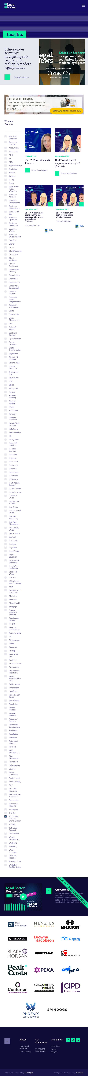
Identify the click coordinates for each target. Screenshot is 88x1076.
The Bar (12, 813)
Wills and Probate (12, 857)
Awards (12, 173)
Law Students (14, 533)
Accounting (13, 151)
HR (10, 436)
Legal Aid (13, 548)
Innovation (13, 454)
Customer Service (13, 334)
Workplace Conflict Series (15, 866)
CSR (10, 324)
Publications (14, 688)
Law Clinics (13, 507)
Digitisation (13, 353)
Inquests (12, 458)
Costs (11, 311)
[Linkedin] (78, 1040)
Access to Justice (13, 143)
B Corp (11, 180)
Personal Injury (15, 633)
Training (12, 824)
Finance (12, 392)
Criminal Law (14, 314)
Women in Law (15, 861)
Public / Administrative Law (15, 678)
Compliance (13, 279)
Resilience (13, 730)
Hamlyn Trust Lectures (14, 424)
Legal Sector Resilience (14, 561)
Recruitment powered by (18, 1073)
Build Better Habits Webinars (13, 189)
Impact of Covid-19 (13, 444)
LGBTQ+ (12, 577)
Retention (13, 738)
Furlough (12, 414)
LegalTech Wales (13, 573)
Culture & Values (12, 328)
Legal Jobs (55, 1046)
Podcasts (13, 647)
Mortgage (13, 607)
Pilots (11, 644)
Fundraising (13, 410)
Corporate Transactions (14, 306)
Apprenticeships (15, 165)
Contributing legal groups (40, 1050)
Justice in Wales (13, 497)
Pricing (12, 651)
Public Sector (14, 684)
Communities (14, 275)
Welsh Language (13, 851)
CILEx (11, 247)
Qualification (14, 691)
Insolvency (13, 462)
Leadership (13, 540)
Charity (12, 244)
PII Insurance (14, 640)
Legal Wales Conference (14, 567)
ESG (10, 381)
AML (11, 162)
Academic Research (13, 137)
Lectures (12, 544)
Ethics (11, 385)
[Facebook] (68, 1040)
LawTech (12, 537)
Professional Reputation (14, 672)
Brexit (11, 183)
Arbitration (13, 169)
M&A (11, 587)
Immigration (14, 440)
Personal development (14, 628)
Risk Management (14, 751)
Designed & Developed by (69, 1073)
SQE (10, 785)
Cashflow (12, 240)
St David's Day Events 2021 (15, 795)
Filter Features (8, 123)
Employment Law (14, 373)
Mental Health (14, 603)
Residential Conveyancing (14, 726)
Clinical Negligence (13, 265)
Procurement (14, 667)
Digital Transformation (15, 349)
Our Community (41, 1041)
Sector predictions (13, 773)
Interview (12, 469)
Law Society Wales (14, 529)
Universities (14, 834)
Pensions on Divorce (14, 619)
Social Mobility (15, 782)
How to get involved (24, 1047)
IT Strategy (13, 479)
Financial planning (12, 396)
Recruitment (14, 701)
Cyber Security (15, 339)
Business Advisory (13, 196)
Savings (12, 769)
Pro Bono (12, 660)
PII (10, 637)
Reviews (12, 747)
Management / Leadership (15, 591)
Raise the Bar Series (14, 696)
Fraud (11, 407)
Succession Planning (13, 805)
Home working (15, 432)
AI (10, 158)
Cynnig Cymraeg (12, 343)
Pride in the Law (13, 655)
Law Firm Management (14, 523)
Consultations (14, 282)
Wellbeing (13, 843)
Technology (13, 809)
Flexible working (12, 402)
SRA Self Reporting (13, 790)
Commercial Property (14, 270)
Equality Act (13, 378)
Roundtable (13, 762)
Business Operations (13, 224)
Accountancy (14, 148)
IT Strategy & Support (14, 484)
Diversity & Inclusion (13, 358)
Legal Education (13, 556)
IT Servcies (13, 476)
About (23, 1039)
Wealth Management (14, 838)
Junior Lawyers (15, 489)
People (12, 624)
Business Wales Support (15, 236)
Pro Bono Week (15, 664)
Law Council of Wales (15, 512)
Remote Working (12, 714)
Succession (13, 800)
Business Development (14, 201)
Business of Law (14, 213)
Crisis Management (14, 319)
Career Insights (54, 1050)
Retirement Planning (13, 742)
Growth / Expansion (13, 418)
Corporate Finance (13, 292)
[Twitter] (73, 1040)
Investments (14, 472)
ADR (11, 155)
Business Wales (13, 230)
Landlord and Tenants (14, 502)
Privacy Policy (25, 1052)
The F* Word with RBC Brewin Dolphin (15, 818)
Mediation (13, 600)
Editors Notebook (13, 367)
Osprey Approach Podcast (13, 612)
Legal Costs (14, 551)
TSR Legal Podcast (13, 829)
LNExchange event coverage (15, 582)
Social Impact (14, 778)
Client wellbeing (13, 259)
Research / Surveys (13, 720)
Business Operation (13, 218)
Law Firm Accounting (13, 517)
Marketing (13, 596)
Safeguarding (14, 765)
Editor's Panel (14, 363)
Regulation (13, 704)
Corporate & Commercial (14, 287)
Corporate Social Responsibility (15, 299)
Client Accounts (15, 251)
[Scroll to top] (7, 1041)
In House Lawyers (12, 450)
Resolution (13, 734)
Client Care (13, 254)
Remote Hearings (12, 709)
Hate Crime (13, 429)
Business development (14, 207)
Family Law (13, 388)
